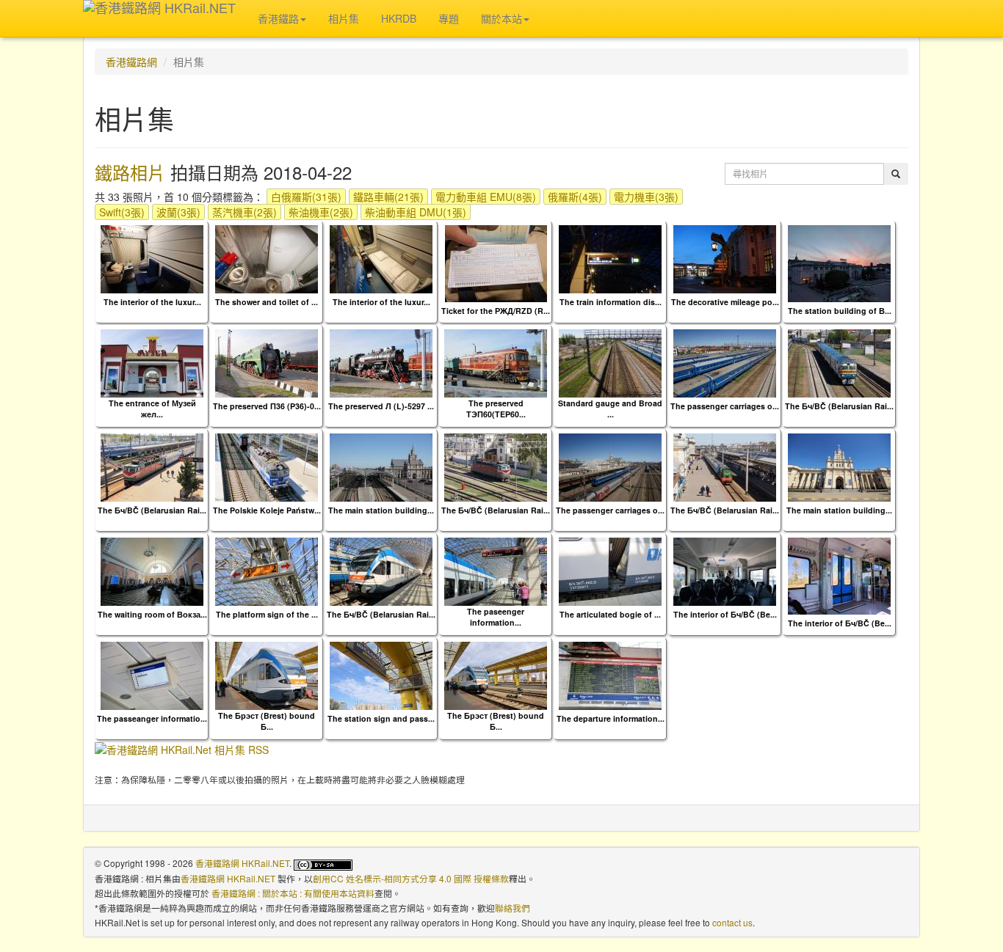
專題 (448, 18)
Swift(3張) (122, 212)
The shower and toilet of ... (266, 301)
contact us (732, 922)
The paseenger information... (495, 617)
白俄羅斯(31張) (306, 196)
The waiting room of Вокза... (152, 614)
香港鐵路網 (131, 61)
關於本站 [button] (501, 18)
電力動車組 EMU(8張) (485, 196)
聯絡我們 (512, 907)
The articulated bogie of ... (610, 614)
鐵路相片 (130, 172)
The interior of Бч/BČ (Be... (725, 614)
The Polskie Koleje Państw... (267, 510)
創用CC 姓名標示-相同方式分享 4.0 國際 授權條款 (411, 878)
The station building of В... (839, 310)
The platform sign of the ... (267, 614)
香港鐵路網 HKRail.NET (242, 863)
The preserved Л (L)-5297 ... (381, 405)
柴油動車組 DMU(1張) (415, 212)
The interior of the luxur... (152, 301)
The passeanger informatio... (152, 718)
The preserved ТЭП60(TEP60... (496, 409)
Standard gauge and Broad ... (610, 409)
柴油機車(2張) (321, 212)
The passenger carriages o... (724, 405)
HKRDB (398, 18)
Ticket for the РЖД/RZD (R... (495, 310)
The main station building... (381, 510)
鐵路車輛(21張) (388, 196)
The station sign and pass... (381, 718)
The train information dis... (611, 301)
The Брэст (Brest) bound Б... (266, 721)
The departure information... (611, 718)
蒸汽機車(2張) (244, 212)
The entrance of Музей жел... (152, 409)
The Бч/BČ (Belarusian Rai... (839, 405)
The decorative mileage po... (725, 301)
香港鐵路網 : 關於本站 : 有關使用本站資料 (292, 893)
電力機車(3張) (646, 196)
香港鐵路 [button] (278, 18)
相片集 (343, 18)
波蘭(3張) (178, 212)
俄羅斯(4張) (575, 196)
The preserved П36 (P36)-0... (267, 405)
